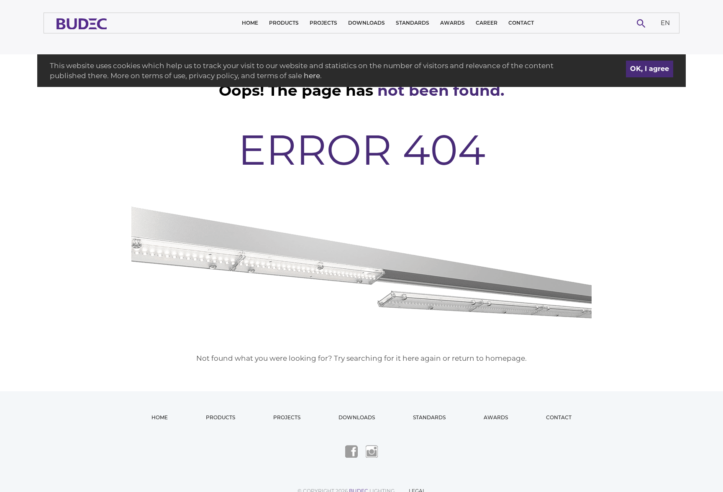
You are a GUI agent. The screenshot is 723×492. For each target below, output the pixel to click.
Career (486, 23)
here (312, 75)
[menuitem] (665, 23)
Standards (412, 23)
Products (284, 23)
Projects (323, 23)
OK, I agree (649, 69)
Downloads (366, 23)
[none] (665, 23)
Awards (452, 23)
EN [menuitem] (665, 22)
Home (250, 23)
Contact (521, 23)
